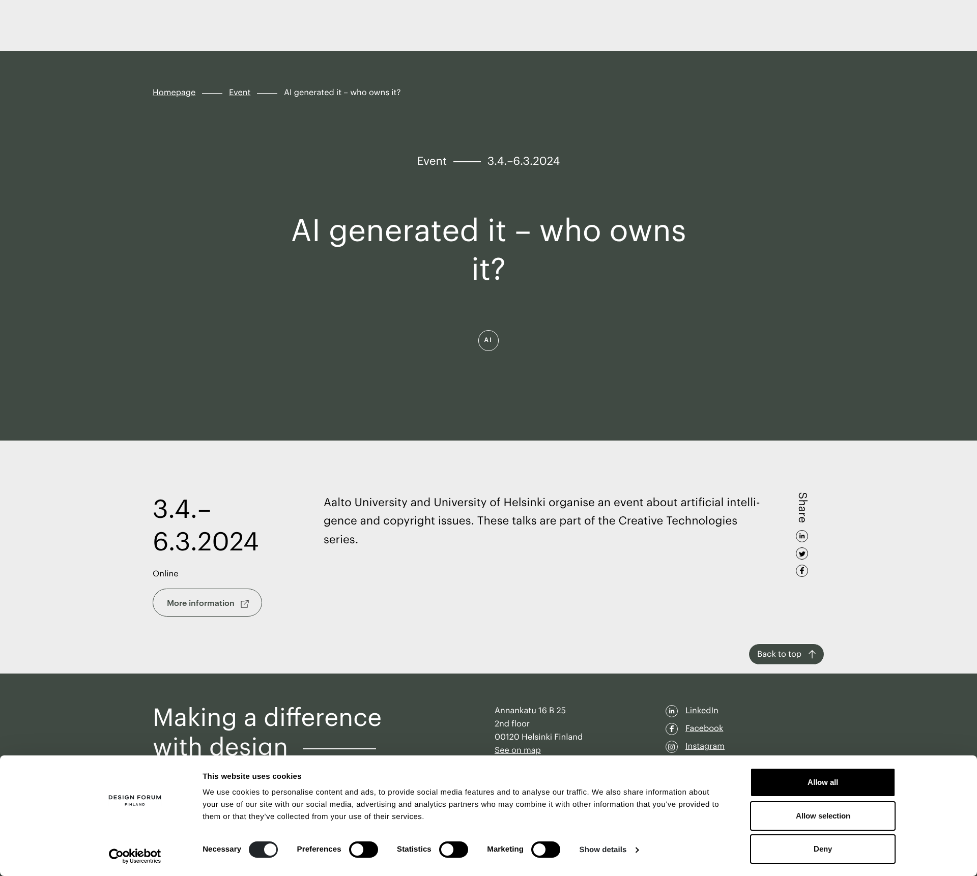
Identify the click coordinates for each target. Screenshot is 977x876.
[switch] (363, 849)
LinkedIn (702, 711)
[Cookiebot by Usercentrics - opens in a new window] (135, 856)
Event (239, 93)
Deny (823, 848)
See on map (518, 750)
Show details (603, 849)
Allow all (823, 782)
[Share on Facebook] (802, 567)
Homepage (174, 93)
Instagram (705, 746)
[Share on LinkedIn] (802, 533)
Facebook (704, 728)
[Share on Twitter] (802, 550)
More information (202, 602)
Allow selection (823, 815)
